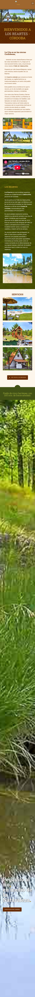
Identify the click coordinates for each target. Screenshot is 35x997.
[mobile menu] (32, 3)
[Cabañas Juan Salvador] (17, 4)
